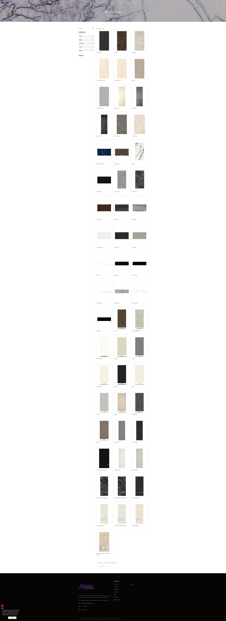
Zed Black (98, 331)
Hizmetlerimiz (116, 589)
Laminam (86, 43)
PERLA (98, 414)
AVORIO (116, 358)
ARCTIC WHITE (100, 358)
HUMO (133, 358)
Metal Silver (134, 219)
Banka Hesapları (117, 599)
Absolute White (100, 247)
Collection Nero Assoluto (102, 470)
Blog (115, 594)
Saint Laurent (134, 275)
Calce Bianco (134, 136)
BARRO (98, 442)
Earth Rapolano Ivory (101, 80)
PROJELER (114, 2)
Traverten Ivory (117, 80)
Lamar (86, 47)
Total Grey (134, 247)
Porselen (118, 15)
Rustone (116, 52)
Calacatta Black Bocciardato (102, 498)
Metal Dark (116, 219)
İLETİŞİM (134, 2)
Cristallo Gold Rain (135, 525)
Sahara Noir (99, 191)
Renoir (133, 164)
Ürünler (113, 15)
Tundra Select (117, 191)
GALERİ (120, 2)
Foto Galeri (116, 597)
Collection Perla (135, 470)
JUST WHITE (99, 386)
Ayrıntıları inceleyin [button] (13, 614)
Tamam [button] (12, 617)
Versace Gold (116, 303)
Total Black (116, 247)
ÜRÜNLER (99, 2)
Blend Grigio (134, 108)
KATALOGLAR (127, 2)
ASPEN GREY (134, 414)
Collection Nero (135, 442)
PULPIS (115, 331)
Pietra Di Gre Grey (100, 108)
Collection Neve (117, 470)
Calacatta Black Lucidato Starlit (120, 498)
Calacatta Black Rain (136, 498)
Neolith (86, 40)
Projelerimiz (116, 592)
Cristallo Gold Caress (101, 525)
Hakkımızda (116, 584)
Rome (98, 275)
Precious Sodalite (100, 164)
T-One (86, 36)
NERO (115, 386)
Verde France (134, 191)
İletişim (133, 584)
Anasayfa (107, 15)
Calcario (133, 80)
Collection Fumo (117, 442)
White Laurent (135, 303)
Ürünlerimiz (116, 586)
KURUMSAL (93, 2)
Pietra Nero (99, 52)
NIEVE (133, 386)
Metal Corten (99, 219)
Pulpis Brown (117, 164)
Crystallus (134, 52)
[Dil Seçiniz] (2, 605)
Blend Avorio (116, 108)
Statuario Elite (99, 303)
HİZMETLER (107, 2)
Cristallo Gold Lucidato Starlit (120, 525)
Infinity (86, 50)
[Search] (93, 28)
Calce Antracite (117, 136)
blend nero (99, 136)
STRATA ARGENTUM (136, 331)
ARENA (115, 414)
